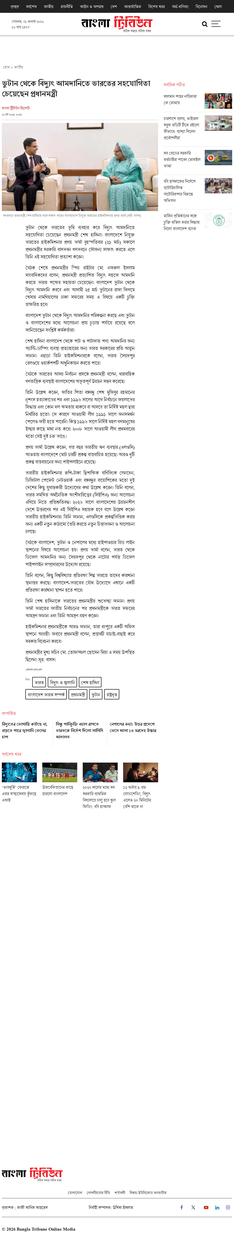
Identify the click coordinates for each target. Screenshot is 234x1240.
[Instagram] (228, 1207)
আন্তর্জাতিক (132, 6)
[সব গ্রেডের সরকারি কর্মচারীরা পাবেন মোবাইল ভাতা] (198, 162)
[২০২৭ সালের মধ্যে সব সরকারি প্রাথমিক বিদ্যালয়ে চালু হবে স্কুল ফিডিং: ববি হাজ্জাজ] (100, 787)
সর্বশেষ (31, 6)
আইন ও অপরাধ (91, 6)
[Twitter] (193, 1207)
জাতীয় (48, 6)
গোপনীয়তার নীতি (98, 1193)
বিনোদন (201, 6)
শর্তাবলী (119, 1193)
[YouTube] (206, 1207)
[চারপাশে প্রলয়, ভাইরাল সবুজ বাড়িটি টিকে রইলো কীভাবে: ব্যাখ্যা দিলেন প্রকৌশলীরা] (198, 130)
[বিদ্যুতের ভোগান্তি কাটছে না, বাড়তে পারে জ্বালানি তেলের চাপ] (26, 732)
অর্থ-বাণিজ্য (180, 6)
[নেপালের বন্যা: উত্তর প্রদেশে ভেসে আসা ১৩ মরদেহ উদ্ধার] (134, 732)
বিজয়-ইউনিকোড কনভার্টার (148, 1193)
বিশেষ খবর (156, 6)
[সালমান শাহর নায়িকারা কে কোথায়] (198, 102)
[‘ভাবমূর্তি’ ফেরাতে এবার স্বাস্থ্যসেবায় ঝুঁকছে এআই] (19, 787)
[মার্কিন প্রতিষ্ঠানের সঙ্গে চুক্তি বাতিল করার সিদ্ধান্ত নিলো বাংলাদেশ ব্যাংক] (198, 223)
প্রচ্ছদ (15, 6)
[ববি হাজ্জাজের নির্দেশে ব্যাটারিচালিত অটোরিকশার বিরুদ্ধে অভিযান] (198, 193)
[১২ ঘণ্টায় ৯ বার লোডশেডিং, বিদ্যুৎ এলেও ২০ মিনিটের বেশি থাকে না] (140, 787)
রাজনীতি (67, 6)
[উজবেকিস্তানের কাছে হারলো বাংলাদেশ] (59, 787)
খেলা (218, 6)
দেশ (114, 6)
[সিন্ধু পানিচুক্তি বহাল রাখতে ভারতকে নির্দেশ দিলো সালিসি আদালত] (80, 732)
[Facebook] (181, 1207)
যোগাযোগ (75, 1193)
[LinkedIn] (217, 1207)
